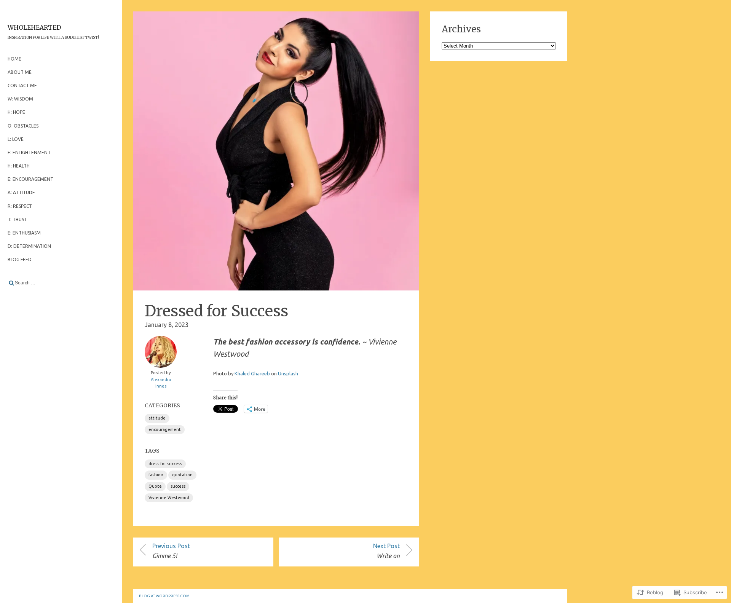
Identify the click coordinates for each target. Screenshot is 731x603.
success (178, 486)
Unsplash (288, 373)
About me (20, 72)
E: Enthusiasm (24, 232)
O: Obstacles (23, 125)
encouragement (164, 429)
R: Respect (20, 206)
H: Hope (16, 112)
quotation (182, 474)
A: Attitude (21, 192)
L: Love (16, 139)
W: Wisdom (20, 98)
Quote (155, 486)
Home (14, 58)
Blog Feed (20, 259)
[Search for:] (61, 283)
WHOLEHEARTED (34, 27)
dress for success (165, 463)
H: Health (19, 165)
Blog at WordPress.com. (164, 596)
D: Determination (29, 246)
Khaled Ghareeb (252, 373)
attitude (157, 418)
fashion (155, 474)
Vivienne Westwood (168, 497)
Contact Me (22, 85)
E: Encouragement (30, 179)
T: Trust (17, 219)
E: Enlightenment (29, 152)
